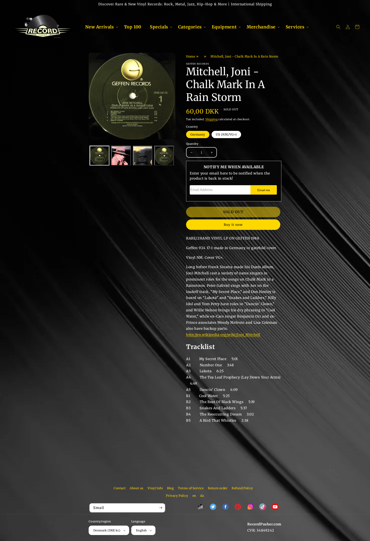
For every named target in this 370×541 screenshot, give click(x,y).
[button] (100, 27)
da (202, 496)
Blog (170, 488)
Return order (217, 488)
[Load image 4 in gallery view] (164, 156)
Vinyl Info (155, 488)
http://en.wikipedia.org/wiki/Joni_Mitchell (223, 335)
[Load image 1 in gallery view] (99, 156)
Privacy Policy (177, 496)
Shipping (211, 119)
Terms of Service (191, 488)
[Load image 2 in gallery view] (121, 156)
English (141, 530)
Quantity (192, 144)
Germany (197, 134)
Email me (263, 190)
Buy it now (233, 225)
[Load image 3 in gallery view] (142, 156)
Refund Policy (242, 488)
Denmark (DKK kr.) (107, 530)
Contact (119, 488)
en (194, 496)
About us (136, 488)
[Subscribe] (160, 508)
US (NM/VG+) (226, 134)
